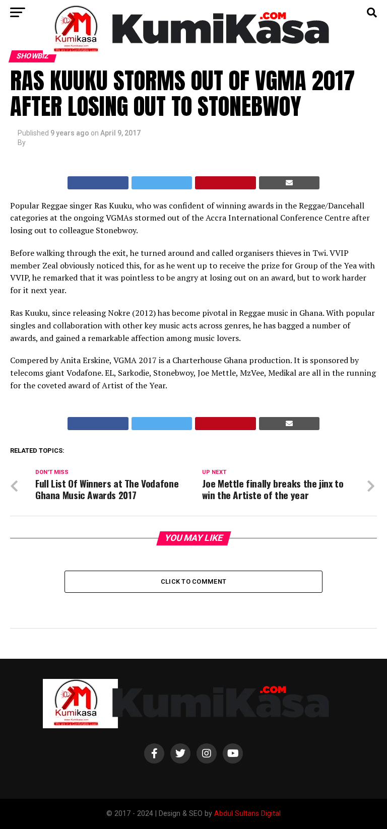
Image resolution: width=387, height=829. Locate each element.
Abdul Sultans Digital (247, 813)
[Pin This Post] (225, 182)
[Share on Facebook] (98, 182)
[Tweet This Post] (162, 182)
